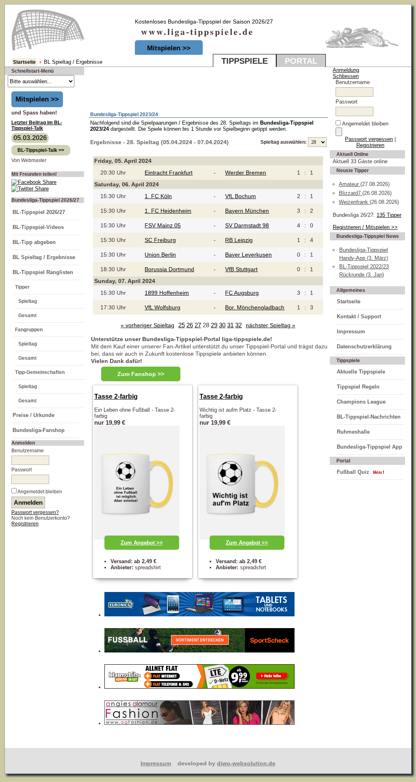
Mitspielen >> (169, 48)
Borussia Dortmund (169, 269)
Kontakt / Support (359, 316)
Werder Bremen (245, 172)
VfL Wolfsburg (162, 307)
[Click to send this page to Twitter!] (30, 189)
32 (238, 325)
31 (230, 325)
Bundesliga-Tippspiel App (369, 447)
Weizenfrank (354, 202)
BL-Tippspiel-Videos (38, 227)
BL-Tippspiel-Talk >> (40, 150)
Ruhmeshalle (353, 432)
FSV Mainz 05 (163, 225)
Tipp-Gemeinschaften (40, 372)
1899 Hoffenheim (167, 292)
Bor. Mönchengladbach (254, 307)
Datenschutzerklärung (364, 346)
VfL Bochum (240, 196)
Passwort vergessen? (35, 512)
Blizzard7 (350, 193)
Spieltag (27, 301)
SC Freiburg (160, 240)
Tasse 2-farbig (116, 396)
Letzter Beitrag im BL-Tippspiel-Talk (36, 125)
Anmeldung (346, 70)
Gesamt (27, 315)
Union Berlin (160, 254)
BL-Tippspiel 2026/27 (39, 212)
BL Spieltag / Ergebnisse (44, 257)
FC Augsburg (242, 292)
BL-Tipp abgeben (34, 242)
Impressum (351, 331)
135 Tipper (389, 215)
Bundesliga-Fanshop (39, 430)
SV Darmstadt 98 (247, 225)
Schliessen (346, 76)
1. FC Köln (158, 196)
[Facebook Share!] (33, 182)
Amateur (349, 184)
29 (214, 325)
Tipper (22, 287)
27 (198, 325)
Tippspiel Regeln (358, 387)
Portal (301, 60)
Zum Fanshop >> (140, 374)
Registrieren (25, 524)
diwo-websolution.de (246, 763)
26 (189, 325)
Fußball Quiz (353, 472)
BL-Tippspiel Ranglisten (43, 272)
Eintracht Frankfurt (169, 172)
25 (181, 325)
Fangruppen (29, 330)
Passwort (21, 470)
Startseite (24, 62)
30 (222, 325)
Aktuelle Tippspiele (361, 372)
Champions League (361, 402)
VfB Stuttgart (241, 269)
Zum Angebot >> (142, 543)
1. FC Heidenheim (168, 210)
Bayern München (247, 210)
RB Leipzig (239, 240)
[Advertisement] (184, 90)
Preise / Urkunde (33, 415)
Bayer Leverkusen (248, 254)
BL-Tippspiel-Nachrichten (369, 417)
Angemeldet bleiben (39, 492)
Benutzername (27, 451)
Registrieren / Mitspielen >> (365, 227)
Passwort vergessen (369, 139)
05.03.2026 (30, 138)
